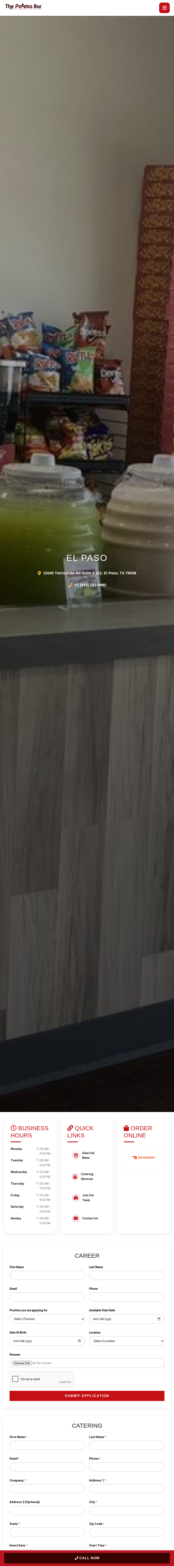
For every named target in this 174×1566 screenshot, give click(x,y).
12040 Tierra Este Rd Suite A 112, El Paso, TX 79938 (89, 573)
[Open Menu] (164, 8)
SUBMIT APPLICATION (87, 1396)
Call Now (89, 1558)
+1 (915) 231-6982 (90, 585)
